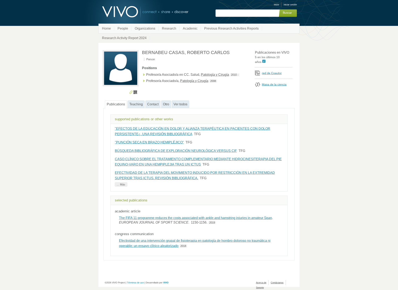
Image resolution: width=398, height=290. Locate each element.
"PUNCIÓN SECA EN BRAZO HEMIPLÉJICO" (149, 142)
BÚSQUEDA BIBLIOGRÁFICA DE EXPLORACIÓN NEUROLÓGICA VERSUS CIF (176, 151)
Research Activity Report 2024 (124, 38)
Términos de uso (135, 282)
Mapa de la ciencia (274, 84)
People (123, 28)
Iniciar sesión (290, 4)
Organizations (145, 28)
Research (169, 28)
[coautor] (257, 74)
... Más (121, 184)
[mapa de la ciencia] (257, 86)
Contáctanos (277, 282)
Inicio (276, 4)
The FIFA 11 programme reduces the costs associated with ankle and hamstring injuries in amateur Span (195, 218)
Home (106, 28)
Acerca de (261, 282)
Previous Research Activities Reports (231, 28)
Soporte (260, 287)
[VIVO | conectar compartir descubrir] (138, 12)
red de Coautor (272, 73)
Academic (190, 28)
